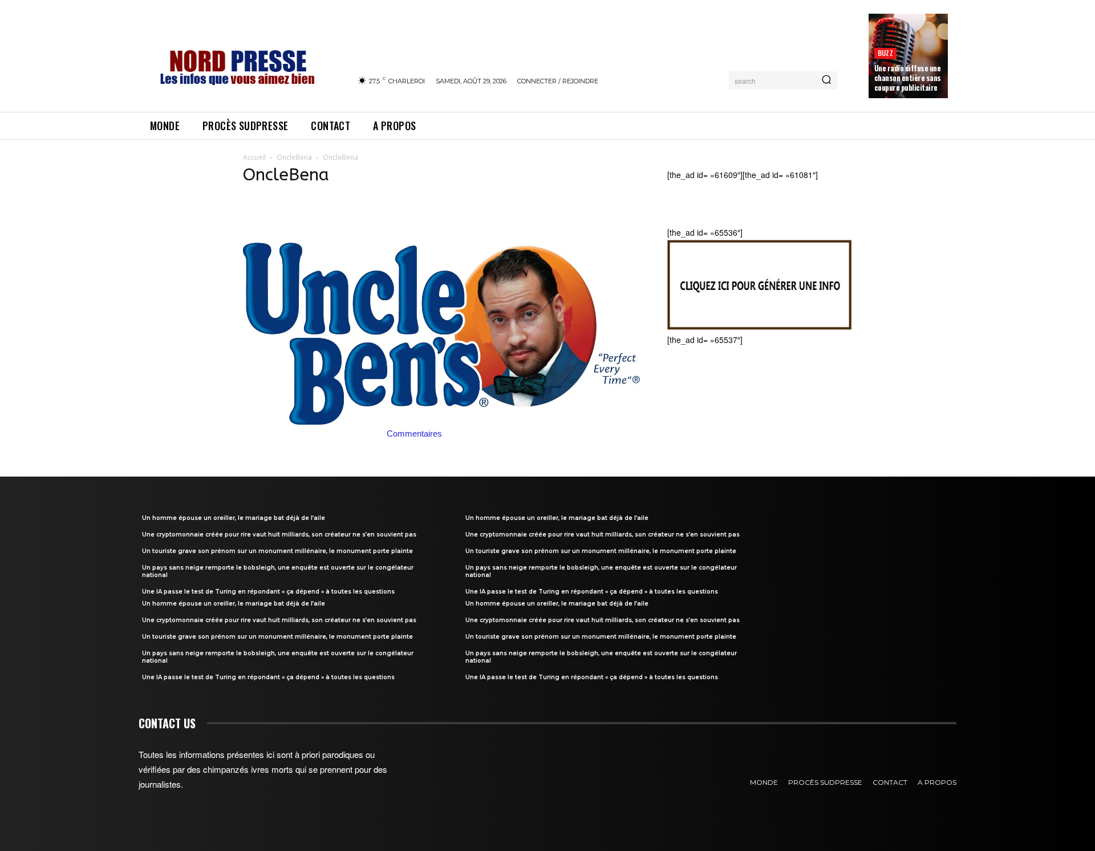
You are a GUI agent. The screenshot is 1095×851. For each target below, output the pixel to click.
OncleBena (294, 157)
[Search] (826, 80)
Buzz (885, 53)
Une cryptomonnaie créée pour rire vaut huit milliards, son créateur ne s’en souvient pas (279, 534)
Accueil (254, 157)
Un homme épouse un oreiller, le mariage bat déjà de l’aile (233, 518)
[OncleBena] (441, 421)
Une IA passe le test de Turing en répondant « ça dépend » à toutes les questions (268, 591)
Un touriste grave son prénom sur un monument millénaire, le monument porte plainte (277, 551)
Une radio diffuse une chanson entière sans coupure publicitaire (907, 77)
